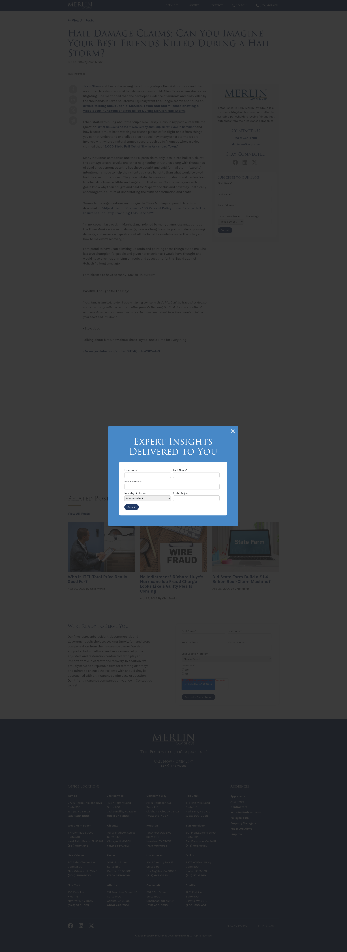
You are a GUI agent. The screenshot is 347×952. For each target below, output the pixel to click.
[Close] (232, 431)
